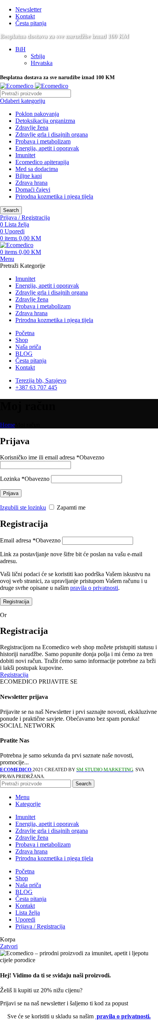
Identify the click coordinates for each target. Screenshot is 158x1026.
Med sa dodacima (36, 169)
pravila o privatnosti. (123, 1016)
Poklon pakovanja (37, 114)
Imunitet (25, 155)
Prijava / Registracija (40, 926)
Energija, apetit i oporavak (47, 148)
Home (7, 425)
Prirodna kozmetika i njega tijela (54, 196)
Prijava (10, 493)
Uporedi (25, 919)
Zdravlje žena (31, 127)
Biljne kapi (28, 176)
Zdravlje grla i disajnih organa (51, 134)
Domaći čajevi (32, 189)
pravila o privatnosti (94, 588)
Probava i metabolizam (43, 141)
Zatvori (9, 946)
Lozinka (24, 479)
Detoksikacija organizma (45, 120)
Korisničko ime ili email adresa (52, 457)
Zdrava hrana (31, 182)
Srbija (38, 56)
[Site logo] (17, 86)
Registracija (16, 601)
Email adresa (30, 540)
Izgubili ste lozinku (23, 507)
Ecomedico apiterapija (42, 162)
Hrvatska (42, 63)
